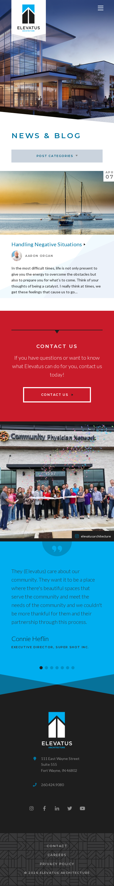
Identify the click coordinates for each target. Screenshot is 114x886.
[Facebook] (44, 808)
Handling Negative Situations (46, 244)
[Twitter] (69, 808)
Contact (57, 846)
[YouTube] (82, 808)
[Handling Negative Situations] (57, 203)
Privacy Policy (57, 864)
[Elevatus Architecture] (28, 17)
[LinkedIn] (57, 808)
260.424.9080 (52, 784)
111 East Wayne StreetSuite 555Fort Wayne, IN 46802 (60, 764)
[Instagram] (31, 808)
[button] (41, 667)
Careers (56, 855)
